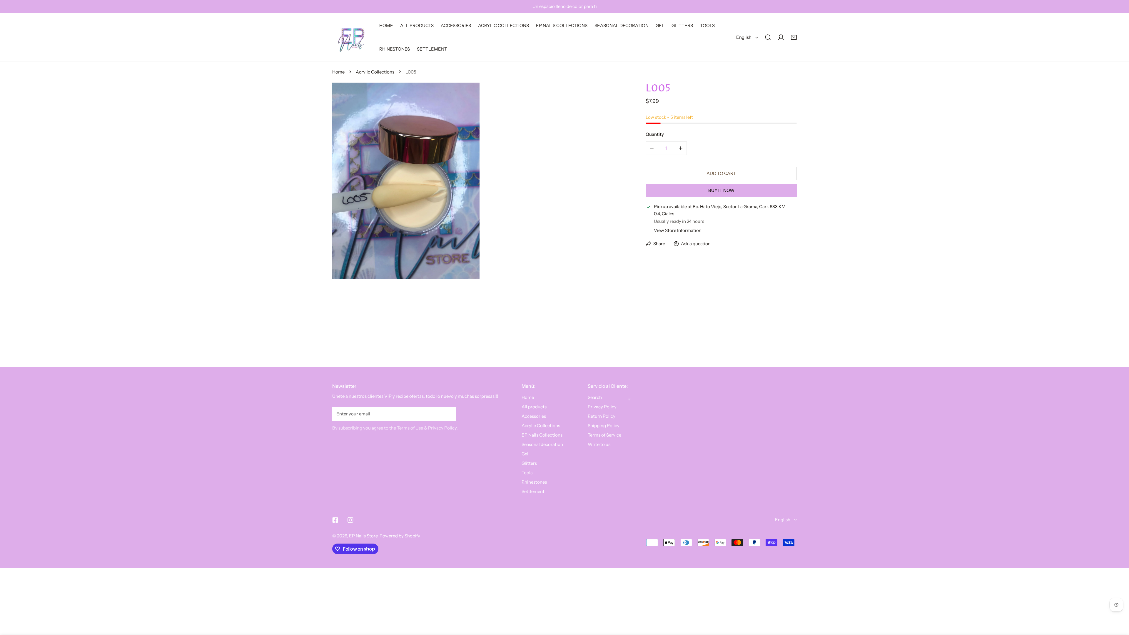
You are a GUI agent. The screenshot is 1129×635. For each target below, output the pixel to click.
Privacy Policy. (443, 428)
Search (595, 397)
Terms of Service (604, 435)
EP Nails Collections (542, 435)
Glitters (529, 463)
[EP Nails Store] (351, 37)
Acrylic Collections (375, 72)
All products (534, 407)
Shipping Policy (603, 425)
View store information (678, 230)
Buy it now (721, 190)
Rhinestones (534, 482)
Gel (525, 454)
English (743, 37)
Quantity (655, 134)
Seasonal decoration (542, 444)
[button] (793, 37)
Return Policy (601, 416)
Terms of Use (410, 428)
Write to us (599, 444)
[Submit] (448, 413)
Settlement (533, 491)
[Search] (767, 37)
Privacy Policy (602, 407)
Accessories (534, 416)
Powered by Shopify (400, 536)
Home (338, 72)
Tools (527, 472)
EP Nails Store (363, 536)
